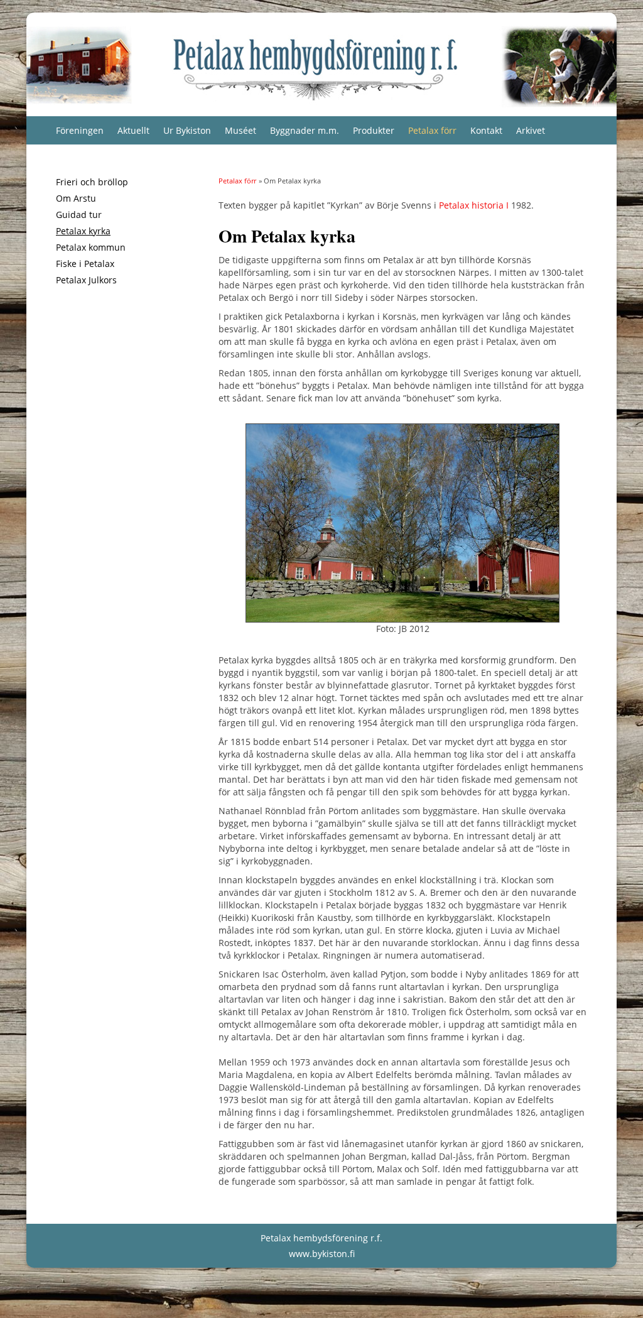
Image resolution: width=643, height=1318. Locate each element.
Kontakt (486, 130)
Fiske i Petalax (85, 264)
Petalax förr (432, 130)
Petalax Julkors (86, 280)
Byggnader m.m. (304, 130)
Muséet (240, 130)
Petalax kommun (91, 247)
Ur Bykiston (187, 130)
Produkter (373, 130)
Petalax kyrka (83, 231)
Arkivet (530, 130)
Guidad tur (79, 215)
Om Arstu (76, 198)
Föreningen (80, 130)
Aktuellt (133, 130)
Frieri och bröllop (92, 182)
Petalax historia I (474, 205)
